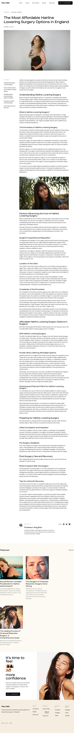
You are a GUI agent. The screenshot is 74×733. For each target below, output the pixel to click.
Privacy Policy (46, 709)
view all (71, 550)
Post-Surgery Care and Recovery (9, 106)
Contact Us (45, 716)
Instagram (57, 712)
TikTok (66, 712)
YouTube (67, 715)
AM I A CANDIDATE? (65, 3)
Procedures (36, 709)
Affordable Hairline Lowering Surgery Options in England (8, 96)
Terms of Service (47, 712)
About (20, 3)
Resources (52, 3)
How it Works (35, 3)
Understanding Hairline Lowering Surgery (9, 83)
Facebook (57, 710)
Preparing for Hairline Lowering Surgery (9, 102)
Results (44, 3)
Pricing (27, 3)
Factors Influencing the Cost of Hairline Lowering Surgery (10, 89)
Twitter (56, 715)
